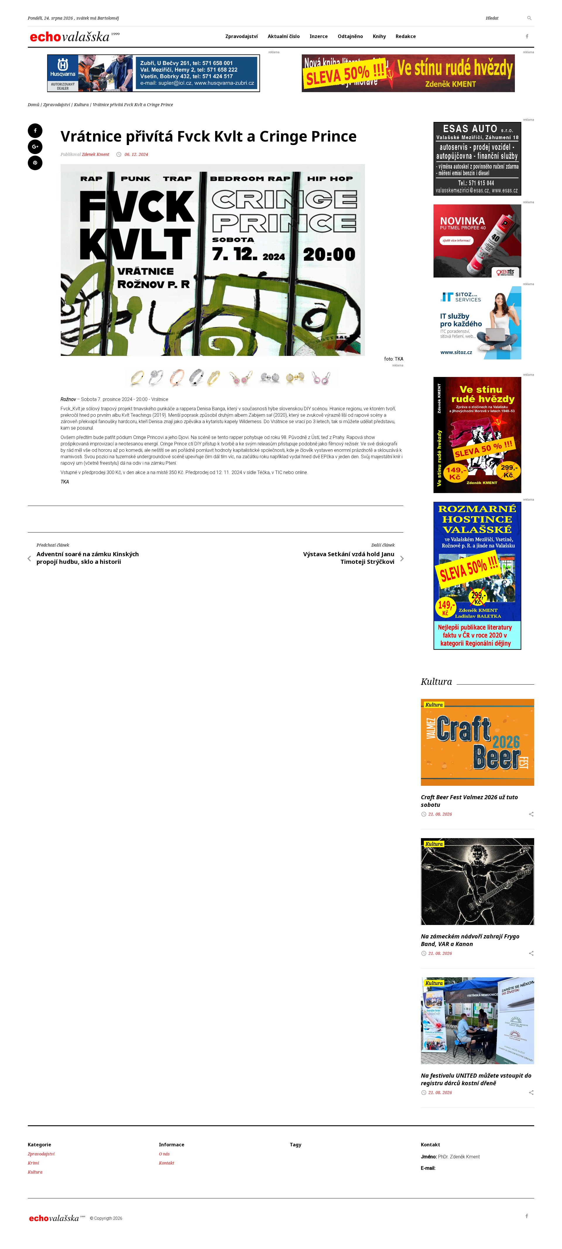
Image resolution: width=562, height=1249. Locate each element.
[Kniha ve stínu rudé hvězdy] (408, 73)
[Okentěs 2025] (477, 240)
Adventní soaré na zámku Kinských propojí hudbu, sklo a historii (88, 558)
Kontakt (166, 1163)
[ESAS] (477, 158)
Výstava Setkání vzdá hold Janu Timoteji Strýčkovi (349, 558)
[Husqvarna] (153, 73)
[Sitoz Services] (477, 322)
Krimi (33, 1163)
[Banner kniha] (477, 575)
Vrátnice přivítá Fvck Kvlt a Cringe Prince (133, 104)
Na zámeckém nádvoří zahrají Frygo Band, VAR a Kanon (470, 940)
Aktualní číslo (284, 36)
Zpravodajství (241, 36)
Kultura (81, 104)
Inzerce (319, 36)
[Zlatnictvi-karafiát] (231, 377)
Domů (33, 104)
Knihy (379, 36)
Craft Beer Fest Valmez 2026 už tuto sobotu (469, 801)
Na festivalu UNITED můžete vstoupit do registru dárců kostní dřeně (476, 1079)
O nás (164, 1154)
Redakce (406, 36)
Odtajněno (350, 36)
